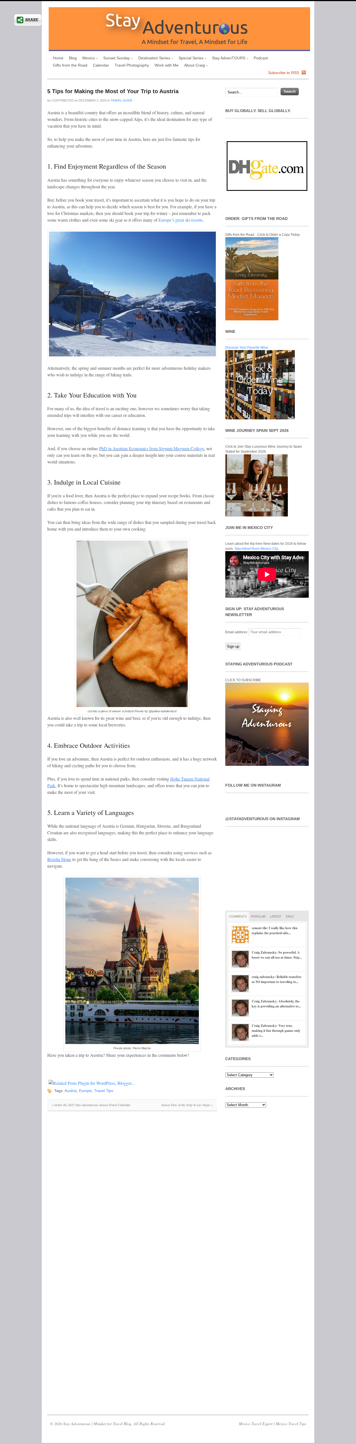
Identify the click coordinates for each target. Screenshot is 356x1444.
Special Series (190, 59)
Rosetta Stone (59, 859)
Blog (73, 58)
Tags (290, 916)
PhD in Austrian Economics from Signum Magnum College (151, 448)
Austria (71, 1090)
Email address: (237, 632)
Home (58, 58)
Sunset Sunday (115, 59)
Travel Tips (103, 1090)
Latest (275, 916)
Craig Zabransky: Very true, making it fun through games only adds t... (276, 1030)
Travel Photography (132, 65)
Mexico (87, 59)
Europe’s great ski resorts (180, 220)
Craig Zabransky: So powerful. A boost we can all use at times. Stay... (277, 955)
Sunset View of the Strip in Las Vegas (187, 1105)
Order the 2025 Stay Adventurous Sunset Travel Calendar (90, 1105)
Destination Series (152, 59)
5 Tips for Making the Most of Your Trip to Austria (113, 91)
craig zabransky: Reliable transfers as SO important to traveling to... (276, 979)
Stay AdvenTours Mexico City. (256, 549)
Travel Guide (121, 100)
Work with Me (167, 65)
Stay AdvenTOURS (227, 59)
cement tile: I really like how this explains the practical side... (275, 930)
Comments (238, 916)
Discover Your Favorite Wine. (247, 347)
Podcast (261, 58)
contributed (62, 100)
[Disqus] (132, 1192)
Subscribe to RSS (283, 72)
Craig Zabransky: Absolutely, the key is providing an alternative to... (276, 1004)
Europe (85, 1090)
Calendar (101, 65)
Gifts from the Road (70, 65)
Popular (258, 916)
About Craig (193, 66)
